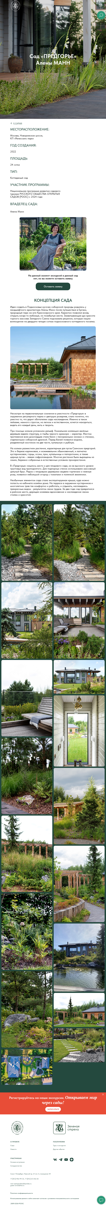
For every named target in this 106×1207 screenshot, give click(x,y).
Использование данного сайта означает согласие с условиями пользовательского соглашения (44, 1198)
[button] (53, 286)
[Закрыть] (103, 1094)
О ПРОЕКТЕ (14, 1142)
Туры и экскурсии (59, 1145)
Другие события (58, 1149)
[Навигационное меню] (100, 5)
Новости (13, 1149)
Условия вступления (17, 1162)
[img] (15, 5)
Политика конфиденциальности (21, 1193)
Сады (12, 1145)
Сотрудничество (16, 1166)
